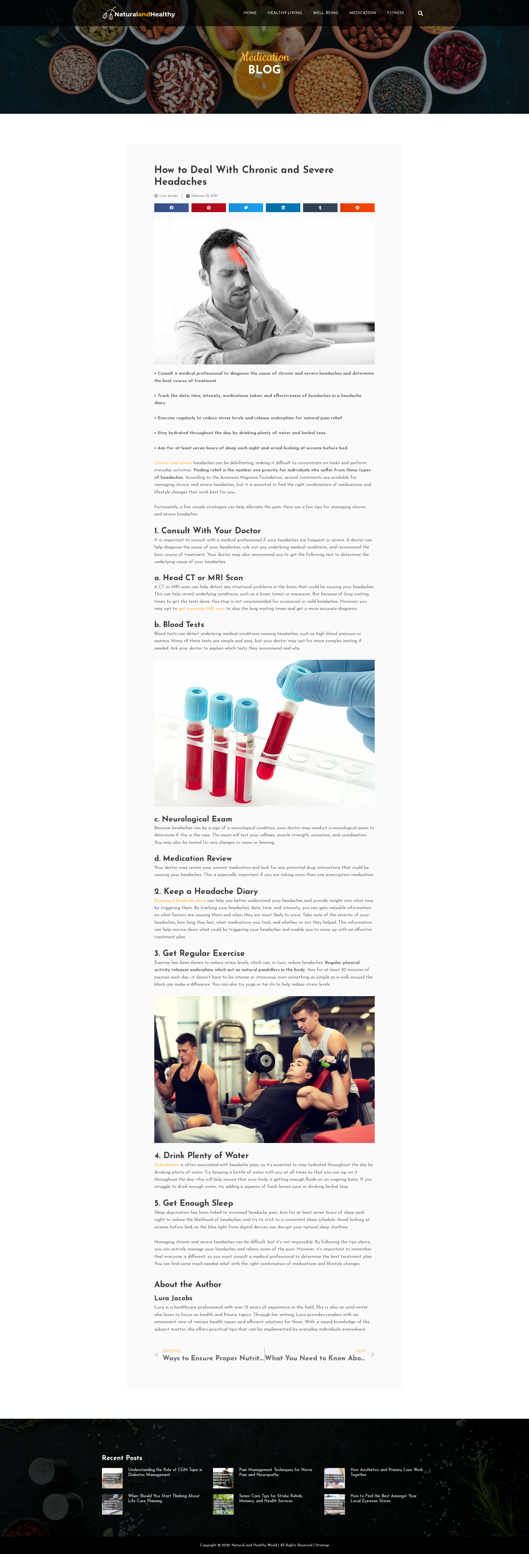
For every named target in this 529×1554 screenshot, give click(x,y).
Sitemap (322, 1545)
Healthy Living (285, 13)
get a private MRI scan (202, 609)
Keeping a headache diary (180, 901)
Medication (362, 13)
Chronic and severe (173, 463)
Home (250, 13)
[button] (420, 13)
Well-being (325, 13)
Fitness (395, 13)
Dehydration (166, 1165)
